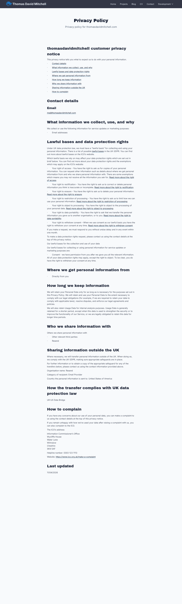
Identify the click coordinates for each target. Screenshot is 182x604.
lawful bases (98, 151)
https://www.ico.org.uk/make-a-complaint (76, 457)
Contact (150, 4)
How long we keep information (66, 79)
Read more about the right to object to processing (89, 208)
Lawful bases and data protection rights (70, 71)
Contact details (59, 63)
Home (113, 4)
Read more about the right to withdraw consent (110, 225)
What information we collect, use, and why (72, 67)
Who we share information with (66, 83)
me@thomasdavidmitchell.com (61, 113)
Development (164, 4)
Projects (124, 4)
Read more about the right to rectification (113, 187)
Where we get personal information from (71, 75)
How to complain (60, 91)
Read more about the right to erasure (64, 194)
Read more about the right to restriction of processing (102, 201)
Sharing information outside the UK (68, 87)
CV (141, 4)
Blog (134, 4)
